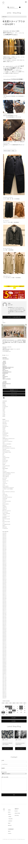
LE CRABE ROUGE (6, 524)
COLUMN (10, 818)
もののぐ (4, 502)
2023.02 (4, 590)
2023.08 (4, 582)
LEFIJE (4, 456)
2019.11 (4, 643)
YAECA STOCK (6, 475)
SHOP (9, 823)
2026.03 (4, 539)
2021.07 (4, 616)
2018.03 (4, 670)
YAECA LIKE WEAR (7, 473)
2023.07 (4, 583)
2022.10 (4, 595)
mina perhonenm (6, 465)
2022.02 (4, 606)
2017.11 (4, 676)
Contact (9, 833)
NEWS (4, 416)
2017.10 (4, 677)
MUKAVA (4, 517)
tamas (4, 484)
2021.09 (4, 613)
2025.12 (4, 544)
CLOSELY (4, 506)
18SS (4, 410)
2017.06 (4, 682)
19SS (4, 409)
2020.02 (4, 639)
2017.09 (4, 678)
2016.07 (4, 697)
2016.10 (4, 693)
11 (10, 708)
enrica (4, 437)
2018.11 (4, 659)
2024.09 (4, 564)
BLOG (9, 812)
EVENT (4, 403)
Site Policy (17, 815)
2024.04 (4, 571)
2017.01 (4, 689)
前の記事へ (14, 717)
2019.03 (4, 654)
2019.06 (4, 650)
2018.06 (4, 666)
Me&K (4, 464)
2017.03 (4, 686)
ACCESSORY (5, 406)
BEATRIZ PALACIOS (7, 446)
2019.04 (4, 652)
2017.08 (4, 680)
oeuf (3, 523)
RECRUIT (10, 825)
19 (14, 710)
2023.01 (4, 591)
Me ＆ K (4, 463)
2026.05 (4, 537)
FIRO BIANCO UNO (7, 452)
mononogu (5, 498)
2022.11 (4, 594)
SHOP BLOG (14, 392)
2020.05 (4, 635)
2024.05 (4, 569)
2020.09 (4, 629)
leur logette (5, 495)
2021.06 (4, 617)
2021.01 (4, 624)
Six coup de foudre (7, 501)
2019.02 (4, 655)
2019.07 (4, 648)
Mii (3, 454)
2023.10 (4, 579)
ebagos (4, 427)
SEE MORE (7, 748)
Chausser (5, 471)
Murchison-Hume (6, 521)
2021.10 (4, 612)
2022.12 (4, 593)
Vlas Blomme (5, 426)
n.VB (3, 469)
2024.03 (4, 572)
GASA (4, 429)
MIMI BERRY (5, 468)
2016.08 (4, 696)
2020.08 (4, 631)
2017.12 (4, 674)
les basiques (5, 512)
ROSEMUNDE (5, 433)
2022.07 (4, 599)
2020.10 (4, 628)
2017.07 (4, 681)
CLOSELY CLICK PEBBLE (8, 488)
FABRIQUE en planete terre (8, 438)
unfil (3, 442)
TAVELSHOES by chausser (8, 487)
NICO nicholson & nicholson (9, 491)
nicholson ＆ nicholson (7, 441)
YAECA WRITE (6, 476)
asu (3, 490)
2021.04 (4, 620)
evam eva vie (5, 480)
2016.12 (4, 691)
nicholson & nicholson (7, 497)
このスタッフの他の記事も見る (14, 317)
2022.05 (4, 602)
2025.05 (4, 553)
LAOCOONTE (5, 486)
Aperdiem (5, 445)
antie (3, 739)
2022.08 (4, 598)
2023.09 (4, 580)
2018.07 (4, 665)
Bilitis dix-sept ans (7, 510)
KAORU (4, 459)
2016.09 (4, 695)
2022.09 (4, 597)
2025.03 (4, 556)
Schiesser (5, 509)
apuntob (4, 449)
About (9, 831)
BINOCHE (5, 527)
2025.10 (4, 546)
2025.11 (4, 545)
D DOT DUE (5, 460)
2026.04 (4, 538)
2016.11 (4, 692)
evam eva (5, 424)
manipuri (4, 499)
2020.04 (4, 636)
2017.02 (4, 688)
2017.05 (4, 684)
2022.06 (4, 601)
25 (10, 712)
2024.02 (4, 573)
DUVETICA (5, 461)
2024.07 (4, 567)
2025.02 (4, 557)
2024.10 (4, 563)
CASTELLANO (6, 435)
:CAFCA (4, 482)
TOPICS (9, 814)
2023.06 (4, 584)
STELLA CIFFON (6, 450)
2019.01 (4, 657)
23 (3, 712)
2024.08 (4, 565)
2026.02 (4, 541)
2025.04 (4, 554)
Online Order (17, 813)
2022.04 (4, 603)
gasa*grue (5, 478)
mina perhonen (6, 420)
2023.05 (4, 586)
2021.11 (4, 610)
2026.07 (4, 534)
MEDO (4, 525)
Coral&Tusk (5, 528)
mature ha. (5, 494)
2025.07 (4, 550)
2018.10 (4, 661)
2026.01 (4, 542)
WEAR (4, 402)
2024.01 (4, 575)
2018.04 (4, 669)
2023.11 (4, 578)
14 (21, 708)
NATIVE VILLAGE (6, 518)
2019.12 (4, 642)
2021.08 (4, 614)
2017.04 (4, 685)
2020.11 (4, 627)
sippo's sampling (6, 513)
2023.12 (4, 576)
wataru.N (5, 434)
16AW (4, 414)
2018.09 (4, 662)
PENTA (4, 505)
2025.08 (4, 549)
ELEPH (4, 467)
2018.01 (4, 673)
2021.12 (4, 609)
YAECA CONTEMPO (7, 444)
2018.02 (4, 672)
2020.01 (4, 640)
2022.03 (4, 605)
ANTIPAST (5, 423)
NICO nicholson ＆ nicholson (9, 448)
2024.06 (4, 568)
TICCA (4, 430)
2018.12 (4, 658)
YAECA (4, 431)
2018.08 (4, 663)
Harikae (4, 479)
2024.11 (4, 561)
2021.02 (4, 622)
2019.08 (4, 647)
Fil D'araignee (6, 503)
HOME (4, 408)
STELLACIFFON (6, 457)
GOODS (4, 405)
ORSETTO (5, 508)
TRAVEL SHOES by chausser (9, 472)
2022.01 (4, 608)
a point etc (5, 483)
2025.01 (4, 558)
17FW (4, 412)
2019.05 (4, 651)
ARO (4, 520)
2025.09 (4, 548)
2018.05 (4, 667)
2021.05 (4, 618)
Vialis (4, 493)
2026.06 (4, 535)
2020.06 (4, 633)
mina (4, 453)
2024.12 (4, 560)
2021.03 (4, 621)
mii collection (5, 439)
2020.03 (4, 637)
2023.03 (4, 588)
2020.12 (4, 625)
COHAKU (5, 514)
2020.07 (4, 632)
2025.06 (4, 552)
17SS (4, 413)
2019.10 (4, 644)
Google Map (14, 395)
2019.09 (4, 646)
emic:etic (4, 422)
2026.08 (4, 533)
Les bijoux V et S (6, 516)
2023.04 (4, 587)
